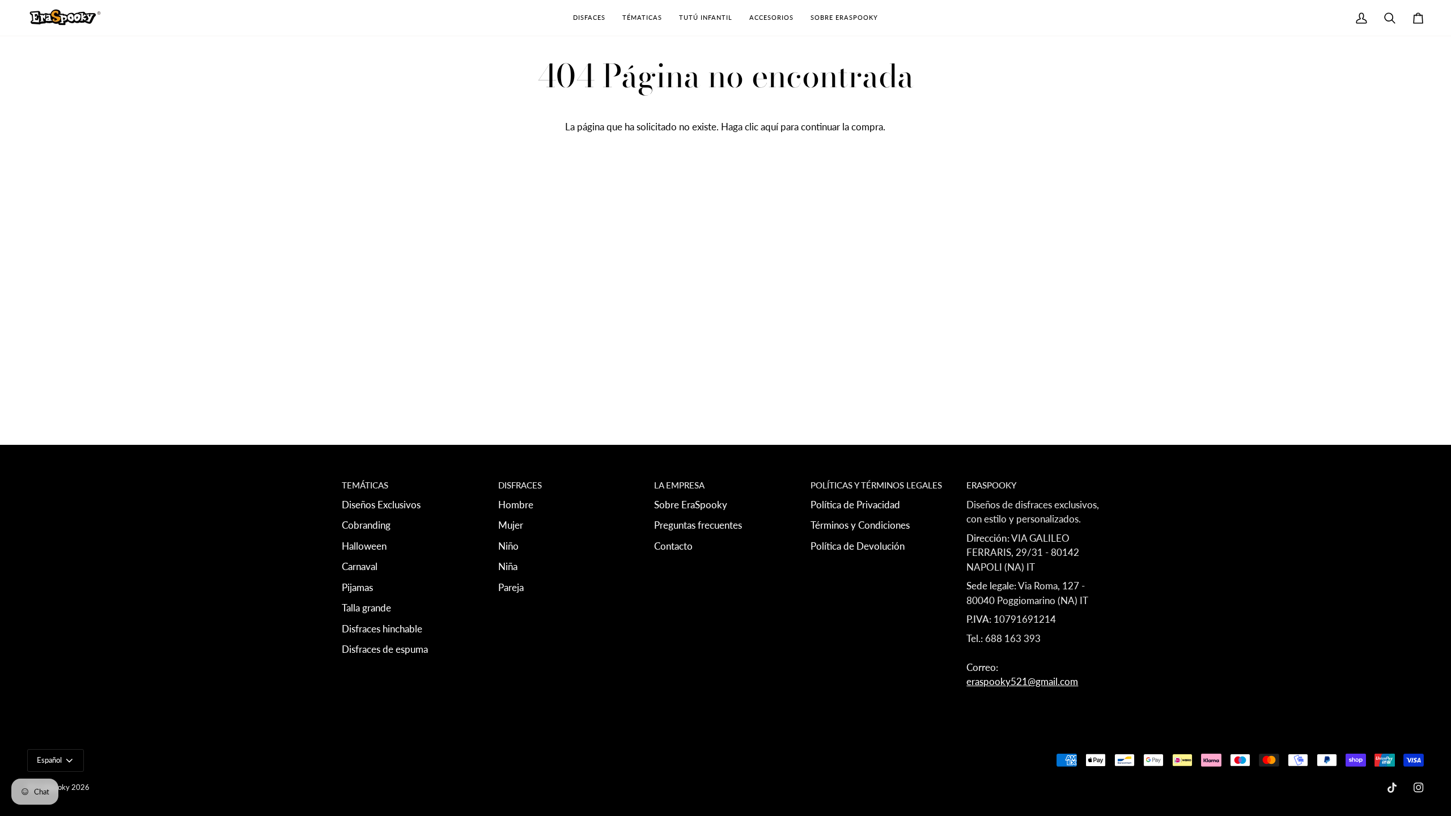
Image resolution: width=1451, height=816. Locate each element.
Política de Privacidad (855, 505)
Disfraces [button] (520, 485)
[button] (589, 18)
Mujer (510, 525)
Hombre (515, 505)
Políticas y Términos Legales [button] (876, 485)
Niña (507, 566)
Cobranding (366, 525)
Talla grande (366, 608)
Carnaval (359, 566)
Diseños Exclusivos (381, 505)
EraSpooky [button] (991, 485)
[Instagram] (1419, 788)
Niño (508, 546)
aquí (769, 127)
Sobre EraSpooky (690, 505)
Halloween (364, 546)
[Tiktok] (1392, 788)
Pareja (511, 587)
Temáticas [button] (365, 485)
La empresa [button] (679, 485)
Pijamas (357, 587)
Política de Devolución (858, 546)
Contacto (673, 546)
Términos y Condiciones (860, 525)
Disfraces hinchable (382, 629)
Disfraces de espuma (385, 649)
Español (49, 759)
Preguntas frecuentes (698, 525)
